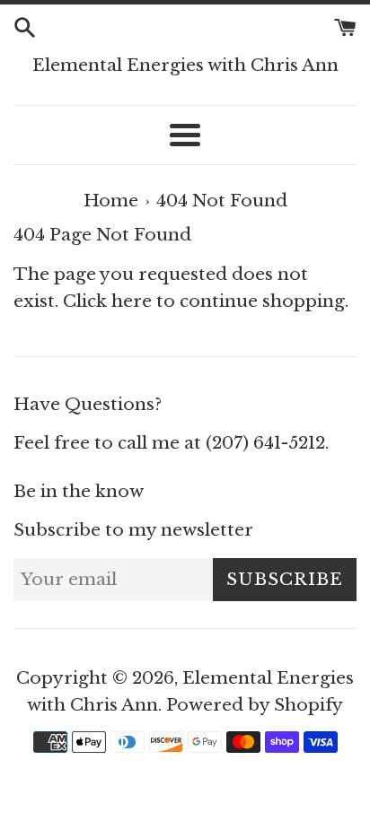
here (131, 301)
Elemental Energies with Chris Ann (185, 65)
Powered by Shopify (254, 704)
